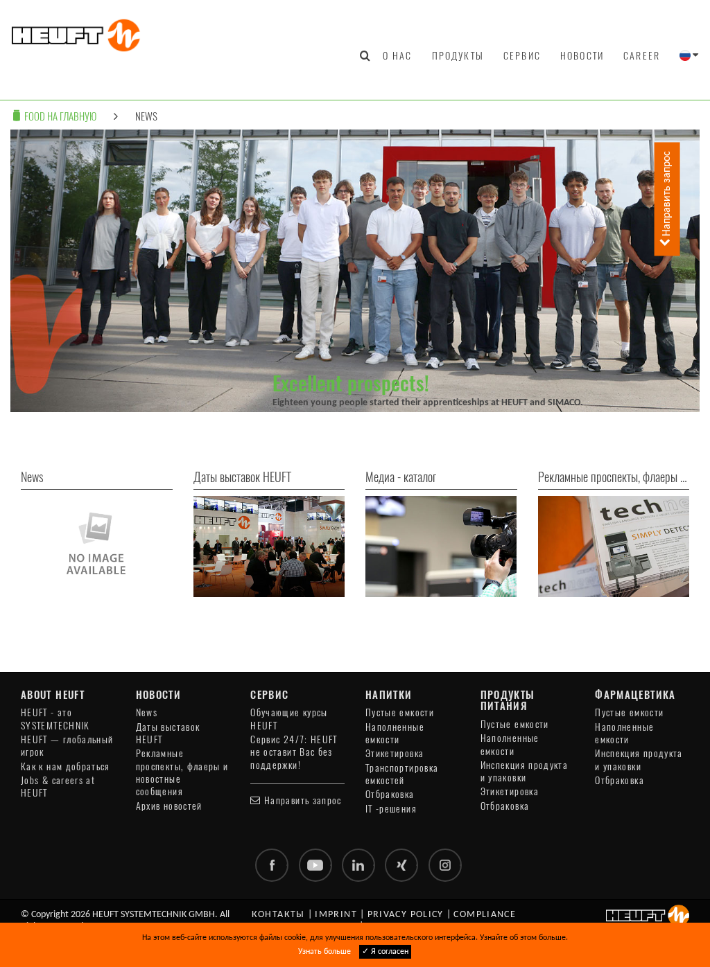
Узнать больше (324, 952)
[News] (97, 546)
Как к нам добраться (65, 766)
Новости (582, 55)
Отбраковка (390, 794)
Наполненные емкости (394, 733)
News (146, 116)
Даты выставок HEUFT (168, 733)
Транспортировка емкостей (401, 774)
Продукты (458, 55)
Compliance (484, 914)
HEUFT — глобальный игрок (67, 745)
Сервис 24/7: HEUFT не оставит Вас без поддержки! (293, 752)
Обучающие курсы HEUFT (288, 718)
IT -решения (391, 808)
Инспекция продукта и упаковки (524, 771)
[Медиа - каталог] (441, 546)
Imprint (336, 914)
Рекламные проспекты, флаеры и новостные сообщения (182, 772)
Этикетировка (394, 753)
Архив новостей (169, 806)
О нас (398, 55)
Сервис (522, 55)
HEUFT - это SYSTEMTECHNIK (55, 718)
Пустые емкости (399, 712)
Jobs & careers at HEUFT (58, 786)
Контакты (278, 914)
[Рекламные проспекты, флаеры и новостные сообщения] (614, 546)
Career (641, 55)
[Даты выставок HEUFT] (269, 546)
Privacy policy (405, 914)
